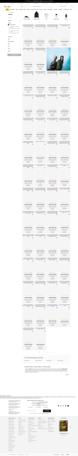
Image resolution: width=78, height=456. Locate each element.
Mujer (31, 407)
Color (9, 46)
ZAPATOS (28, 9)
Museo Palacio (11, 450)
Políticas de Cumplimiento (52, 421)
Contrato (29, 434)
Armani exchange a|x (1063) (15, 27)
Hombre (39, 407)
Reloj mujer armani (63, 396)
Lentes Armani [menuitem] (60, 360)
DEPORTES (60, 9)
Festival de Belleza (11, 428)
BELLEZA (41, 9)
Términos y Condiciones (22, 431)
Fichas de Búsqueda (51, 431)
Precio (9, 48)
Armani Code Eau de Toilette (31, 396)
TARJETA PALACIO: (11, 409)
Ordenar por (10, 20)
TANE (71, 9)
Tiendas (49, 425)
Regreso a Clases (11, 421)
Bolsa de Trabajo (50, 427)
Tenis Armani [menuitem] (49, 360)
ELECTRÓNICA (50, 9)
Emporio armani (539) (15, 28)
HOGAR (45, 9)
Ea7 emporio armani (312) (15, 31)
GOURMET (55, 9)
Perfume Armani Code (42, 396)
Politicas (27, 454)
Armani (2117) (13, 24)
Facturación (20, 425)
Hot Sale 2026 (11, 434)
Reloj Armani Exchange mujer (53, 396)
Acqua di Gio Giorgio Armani (19, 396)
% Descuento (10, 36)
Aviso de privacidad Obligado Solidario (32, 426)
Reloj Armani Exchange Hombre (6, 396)
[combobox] (36, 6)
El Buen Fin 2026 (11, 424)
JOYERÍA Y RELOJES (34, 9)
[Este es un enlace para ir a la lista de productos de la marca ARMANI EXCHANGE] (26, 14)
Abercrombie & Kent (12, 446)
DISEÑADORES (12, 9)
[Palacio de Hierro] (7, 6)
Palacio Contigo (11, 447)
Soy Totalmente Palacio (12, 437)
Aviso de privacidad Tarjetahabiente (31, 424)
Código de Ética (50, 424)
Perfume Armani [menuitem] (38, 360)
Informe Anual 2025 (51, 428)
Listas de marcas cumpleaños (42, 428)
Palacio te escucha (21, 427)
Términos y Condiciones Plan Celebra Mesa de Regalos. (42, 422)
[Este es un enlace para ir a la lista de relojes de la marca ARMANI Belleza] (66, 14)
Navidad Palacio (11, 425)
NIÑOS (24, 9)
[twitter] (63, 406)
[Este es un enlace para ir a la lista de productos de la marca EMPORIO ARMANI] (36, 14)
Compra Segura (20, 428)
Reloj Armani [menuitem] (26, 360)
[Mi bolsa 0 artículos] (73, 6)
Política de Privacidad (45, 413)
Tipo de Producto (11, 41)
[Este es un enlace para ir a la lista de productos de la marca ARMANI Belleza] (56, 14)
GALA (7, 9)
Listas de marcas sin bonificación (41, 426)
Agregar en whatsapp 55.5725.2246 (14, 404)
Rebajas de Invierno (12, 427)
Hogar (46, 407)
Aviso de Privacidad (21, 454)
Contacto (19, 424)
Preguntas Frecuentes (21, 421)
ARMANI (12, 12)
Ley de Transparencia (31, 437)
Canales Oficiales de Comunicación (21, 434)
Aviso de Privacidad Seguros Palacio (32, 432)
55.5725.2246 (11, 401)
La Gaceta (10, 443)
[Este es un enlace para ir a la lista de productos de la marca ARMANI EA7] (46, 14)
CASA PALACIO (66, 9)
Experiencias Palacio (12, 440)
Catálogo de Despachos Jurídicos (32, 441)
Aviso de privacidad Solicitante (31, 421)
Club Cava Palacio (11, 431)
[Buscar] (22, 6)
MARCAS (9, 12)
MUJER (17, 9)
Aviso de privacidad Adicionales (31, 429)
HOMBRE (20, 9)
